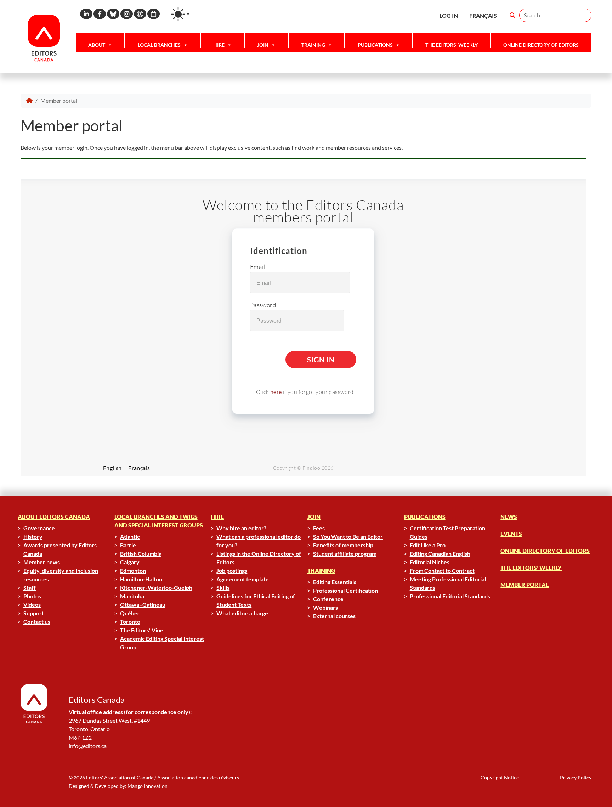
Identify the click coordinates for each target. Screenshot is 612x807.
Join (262, 45)
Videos (32, 604)
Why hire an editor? (241, 528)
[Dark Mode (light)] (180, 14)
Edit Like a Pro (428, 545)
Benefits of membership (343, 545)
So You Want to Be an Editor (348, 536)
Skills (223, 587)
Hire (219, 45)
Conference (328, 599)
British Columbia (141, 553)
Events (511, 533)
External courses (334, 616)
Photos (32, 596)
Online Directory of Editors (541, 45)
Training (313, 45)
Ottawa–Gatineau (142, 604)
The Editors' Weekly (451, 45)
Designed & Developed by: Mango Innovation (118, 786)
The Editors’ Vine (141, 630)
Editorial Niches (429, 562)
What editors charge (242, 613)
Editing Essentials (334, 582)
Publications (375, 45)
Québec (130, 613)
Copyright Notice (500, 777)
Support (33, 613)
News (508, 516)
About (96, 45)
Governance (39, 528)
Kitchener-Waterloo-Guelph (156, 587)
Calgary (130, 562)
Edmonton (133, 570)
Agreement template (242, 579)
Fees (319, 528)
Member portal (524, 584)
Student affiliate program (344, 553)
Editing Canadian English (440, 553)
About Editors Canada (54, 516)
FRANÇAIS (483, 15)
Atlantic (130, 536)
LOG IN (449, 15)
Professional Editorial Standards (450, 596)
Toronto (130, 621)
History (32, 536)
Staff (29, 587)
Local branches (159, 45)
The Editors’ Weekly (531, 567)
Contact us (36, 621)
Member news (41, 562)
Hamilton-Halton (141, 579)
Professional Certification (345, 590)
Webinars (325, 607)
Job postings (231, 570)
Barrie (128, 545)
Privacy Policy (575, 777)
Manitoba (132, 596)
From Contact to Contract (442, 570)
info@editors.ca (88, 746)
